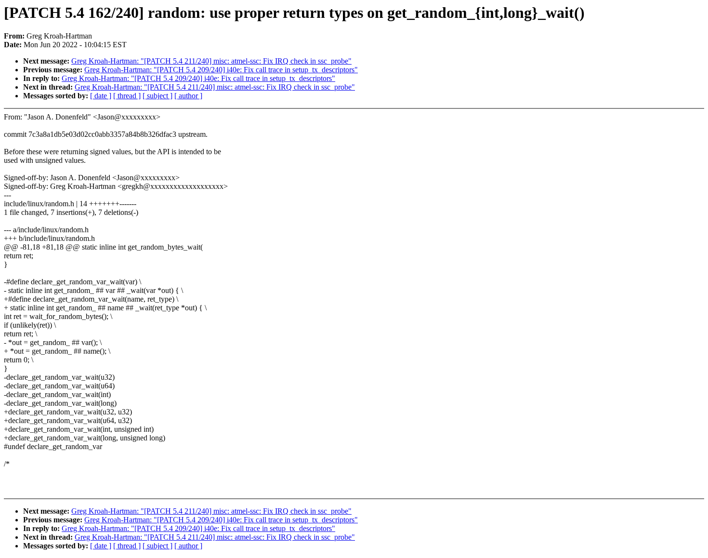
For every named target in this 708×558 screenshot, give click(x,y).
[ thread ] (127, 96)
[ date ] (100, 96)
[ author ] (188, 96)
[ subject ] (157, 96)
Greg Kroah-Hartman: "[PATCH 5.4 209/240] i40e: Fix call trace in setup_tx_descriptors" (221, 70)
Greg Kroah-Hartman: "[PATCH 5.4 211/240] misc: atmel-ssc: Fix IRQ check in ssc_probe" (211, 61)
